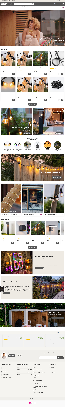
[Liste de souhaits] (59, 4)
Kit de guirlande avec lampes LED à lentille (8, 68)
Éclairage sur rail (36, 389)
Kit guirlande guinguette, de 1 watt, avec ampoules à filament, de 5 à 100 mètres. (24, 68)
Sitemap (34, 394)
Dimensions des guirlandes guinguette (39, 382)
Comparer (51, 370)
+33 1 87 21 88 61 (6, 371)
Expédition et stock (36, 375)
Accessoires (16, 6)
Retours (34, 377)
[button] (59, 1)
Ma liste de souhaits (53, 369)
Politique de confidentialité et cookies (39, 372)
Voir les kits (7, 293)
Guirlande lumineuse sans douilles (56, 67)
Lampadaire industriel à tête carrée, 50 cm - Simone (7, 237)
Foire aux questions (36, 365)
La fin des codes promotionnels (38, 392)
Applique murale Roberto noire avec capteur (53, 237)
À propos (34, 367)
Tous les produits (52, 372)
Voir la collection (32, 104)
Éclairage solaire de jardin (31, 6)
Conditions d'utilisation (37, 370)
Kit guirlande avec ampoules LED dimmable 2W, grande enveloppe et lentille (24, 94)
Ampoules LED (22, 6)
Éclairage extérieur (44, 6)
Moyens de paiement (36, 374)
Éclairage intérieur (52, 6)
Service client (11, 355)
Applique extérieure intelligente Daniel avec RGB (22, 237)
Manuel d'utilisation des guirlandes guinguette (39, 384)
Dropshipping (35, 390)
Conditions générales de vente (38, 369)
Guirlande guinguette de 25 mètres (55, 93)
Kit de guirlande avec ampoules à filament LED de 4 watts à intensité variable (40, 94)
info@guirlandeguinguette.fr (7, 377)
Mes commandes (52, 367)
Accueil (3, 6)
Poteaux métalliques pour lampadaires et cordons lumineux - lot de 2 (40, 68)
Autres (38, 6)
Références (48, 267)
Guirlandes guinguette (9, 6)
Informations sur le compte (54, 365)
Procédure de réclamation (37, 380)
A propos (19, 355)
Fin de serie (29, 8)
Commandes (35, 378)
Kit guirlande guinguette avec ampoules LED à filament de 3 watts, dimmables (7, 94)
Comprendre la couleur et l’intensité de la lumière (40, 387)
